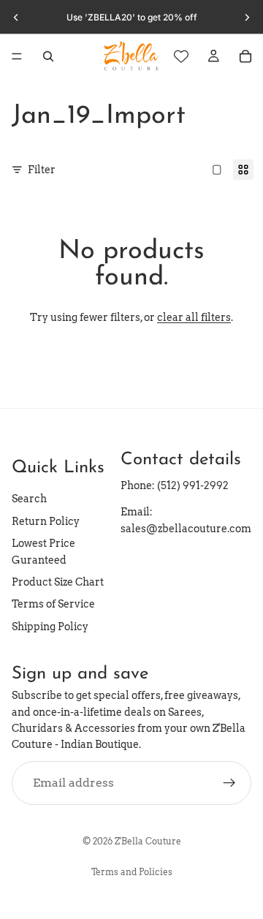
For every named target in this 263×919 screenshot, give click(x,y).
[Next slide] (247, 17)
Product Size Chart (58, 582)
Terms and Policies (131, 871)
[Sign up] (229, 782)
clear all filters (194, 317)
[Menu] (17, 56)
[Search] (48, 56)
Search (29, 498)
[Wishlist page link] (181, 56)
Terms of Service (53, 604)
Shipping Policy (50, 626)
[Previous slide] (16, 17)
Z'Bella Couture (148, 841)
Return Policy (46, 521)
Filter (42, 169)
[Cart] (245, 56)
